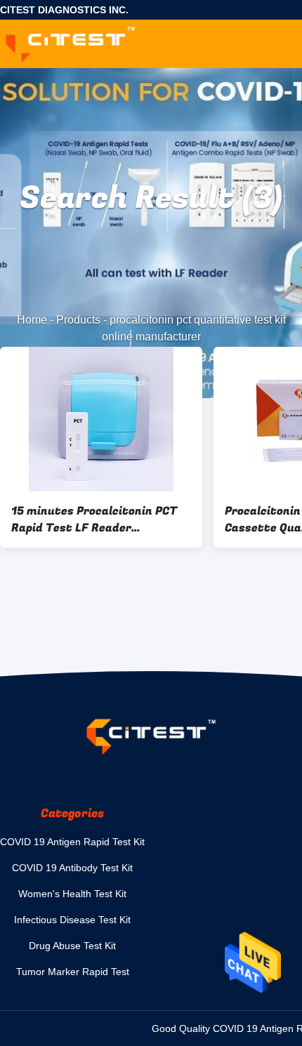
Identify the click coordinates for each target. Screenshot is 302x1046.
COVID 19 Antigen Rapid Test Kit (72, 841)
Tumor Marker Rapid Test (72, 971)
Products (78, 320)
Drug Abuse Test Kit (72, 945)
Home (32, 320)
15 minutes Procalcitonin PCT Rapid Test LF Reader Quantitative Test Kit (94, 519)
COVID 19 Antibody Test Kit (72, 867)
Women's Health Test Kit (72, 893)
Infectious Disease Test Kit (72, 919)
